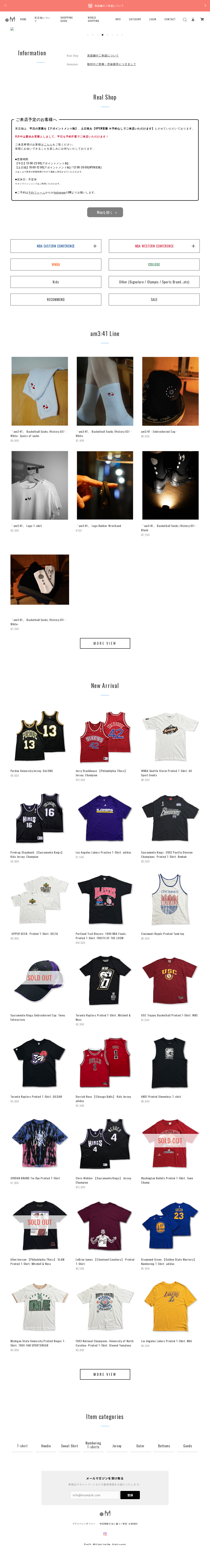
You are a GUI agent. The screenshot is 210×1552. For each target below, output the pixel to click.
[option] (105, 29)
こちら (48, 144)
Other (154, 281)
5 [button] (107, 35)
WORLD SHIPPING (93, 19)
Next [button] (193, 29)
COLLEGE (154, 264)
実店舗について (42, 19)
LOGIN (152, 19)
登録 (130, 1495)
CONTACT (170, 19)
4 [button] (102, 35)
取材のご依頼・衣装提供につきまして (111, 64)
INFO (118, 19)
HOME (23, 19)
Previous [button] (17, 29)
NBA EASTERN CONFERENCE (56, 246)
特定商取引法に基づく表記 (113, 1523)
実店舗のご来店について (103, 55)
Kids (56, 281)
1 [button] (88, 35)
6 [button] (112, 35)
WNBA (56, 264)
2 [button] (93, 35)
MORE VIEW (105, 643)
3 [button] (97, 35)
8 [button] (122, 35)
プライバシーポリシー (84, 1523)
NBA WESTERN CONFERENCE (154, 246)
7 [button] (117, 35)
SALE (154, 299)
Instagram (59, 192)
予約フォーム (36, 192)
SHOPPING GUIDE (66, 19)
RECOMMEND (56, 299)
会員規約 (133, 1523)
